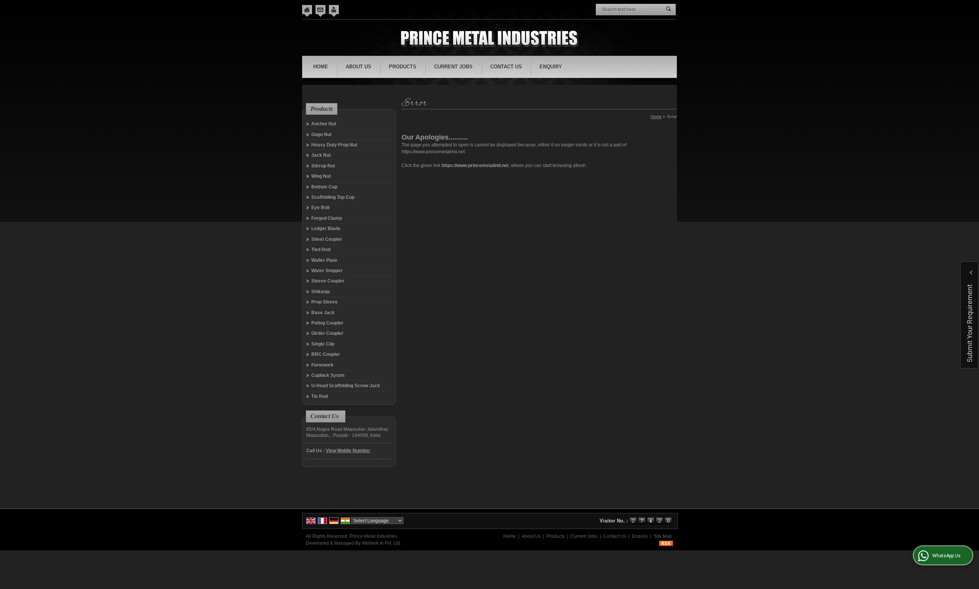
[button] (348, 450)
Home (320, 67)
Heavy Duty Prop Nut (334, 145)
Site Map (663, 536)
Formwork (322, 365)
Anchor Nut (323, 124)
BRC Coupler (325, 354)
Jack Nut (321, 155)
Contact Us (506, 67)
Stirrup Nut (323, 166)
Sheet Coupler (326, 239)
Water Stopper (327, 270)
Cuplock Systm (328, 375)
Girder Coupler (327, 333)
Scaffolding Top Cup (333, 197)
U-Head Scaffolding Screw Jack (345, 385)
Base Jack (323, 312)
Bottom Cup (324, 187)
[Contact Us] (320, 9)
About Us (358, 67)
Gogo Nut (321, 134)
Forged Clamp (326, 218)
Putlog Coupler (327, 323)
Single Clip (322, 344)
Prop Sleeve (324, 302)
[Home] (307, 9)
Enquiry (551, 67)
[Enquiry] (334, 9)
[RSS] (666, 543)
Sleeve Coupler (328, 281)
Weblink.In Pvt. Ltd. (381, 543)
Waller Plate (324, 260)
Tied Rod (320, 249)
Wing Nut (321, 176)
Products (402, 67)
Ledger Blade (325, 228)
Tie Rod (319, 396)
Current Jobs (453, 67)
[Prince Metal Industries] (489, 38)
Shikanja (320, 291)
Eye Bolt (320, 207)
